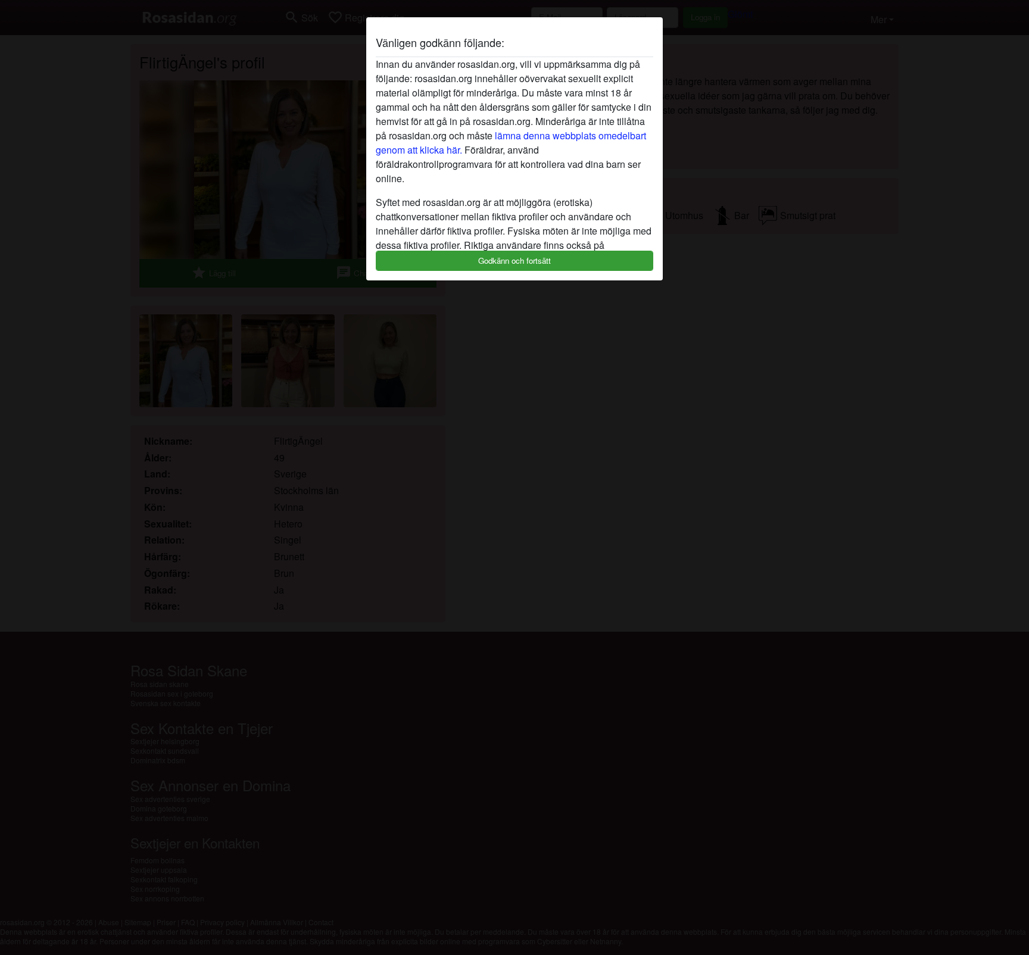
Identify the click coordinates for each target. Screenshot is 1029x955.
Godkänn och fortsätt (514, 260)
